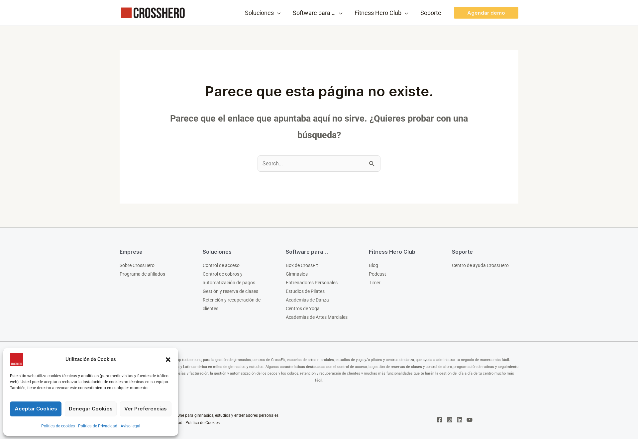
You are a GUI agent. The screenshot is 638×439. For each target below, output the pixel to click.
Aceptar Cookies (36, 408)
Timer (374, 282)
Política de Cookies (202, 422)
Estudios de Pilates (305, 291)
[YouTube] (470, 420)
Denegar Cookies (91, 408)
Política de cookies (58, 426)
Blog (373, 265)
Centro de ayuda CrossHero (480, 265)
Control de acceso (221, 265)
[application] (277, 13)
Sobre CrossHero (137, 265)
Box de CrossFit (302, 265)
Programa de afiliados (142, 274)
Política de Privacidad (97, 426)
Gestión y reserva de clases (230, 291)
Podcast (377, 274)
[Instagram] (450, 420)
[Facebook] (440, 420)
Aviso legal (130, 426)
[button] (168, 359)
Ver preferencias (145, 408)
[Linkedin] (460, 420)
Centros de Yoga (303, 308)
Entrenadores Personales (312, 282)
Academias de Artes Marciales (317, 317)
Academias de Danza (307, 300)
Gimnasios (297, 274)
